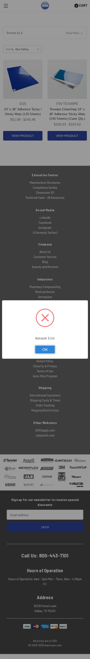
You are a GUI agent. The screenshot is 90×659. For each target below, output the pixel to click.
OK (45, 349)
